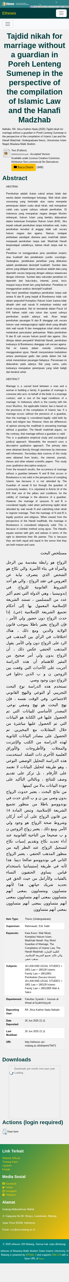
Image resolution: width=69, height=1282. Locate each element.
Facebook (10, 1183)
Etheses (9, 13)
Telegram (10, 1194)
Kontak (6, 1169)
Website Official (11, 1158)
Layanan (7, 1165)
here (41, 1258)
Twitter (9, 1187)
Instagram (11, 1191)
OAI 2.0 (56, 1254)
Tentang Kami (10, 1161)
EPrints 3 (31, 1254)
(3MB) (30, 167)
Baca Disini (25, 167)
